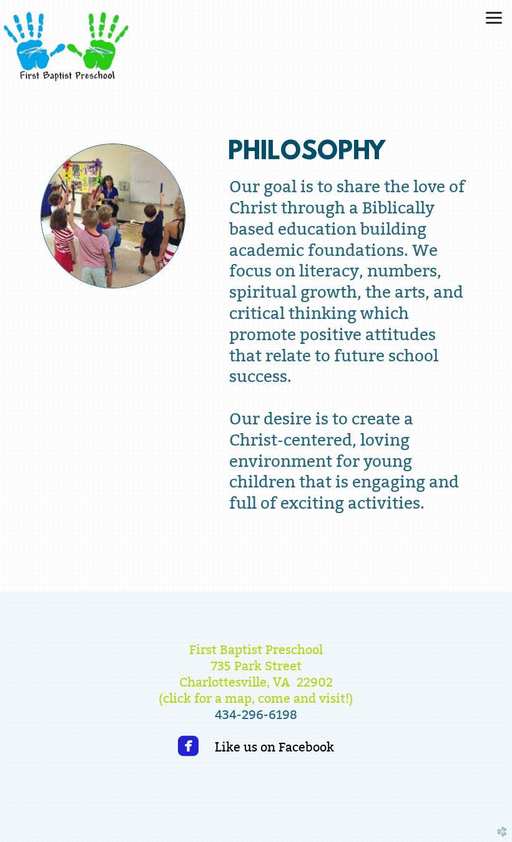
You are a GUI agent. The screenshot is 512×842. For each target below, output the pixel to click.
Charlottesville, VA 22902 (256, 681)
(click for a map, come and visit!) (256, 698)
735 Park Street (256, 665)
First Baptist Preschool (256, 649)
